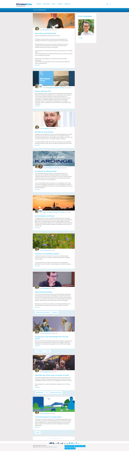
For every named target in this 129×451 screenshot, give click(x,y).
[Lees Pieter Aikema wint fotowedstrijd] (54, 20)
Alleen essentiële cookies (70, 448)
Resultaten (46, 4)
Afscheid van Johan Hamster (44, 132)
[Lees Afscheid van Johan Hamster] (54, 119)
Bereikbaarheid (39, 392)
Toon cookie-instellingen (80, 446)
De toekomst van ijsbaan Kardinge (46, 171)
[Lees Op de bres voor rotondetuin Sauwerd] (54, 240)
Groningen (54, 312)
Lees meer (55, 446)
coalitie (37, 432)
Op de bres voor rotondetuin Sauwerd (47, 254)
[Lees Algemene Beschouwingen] (54, 279)
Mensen (39, 4)
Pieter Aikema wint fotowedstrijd (45, 33)
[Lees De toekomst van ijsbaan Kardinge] (54, 158)
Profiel (81, 38)
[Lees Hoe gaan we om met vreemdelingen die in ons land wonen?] (54, 323)
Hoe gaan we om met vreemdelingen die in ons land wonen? (51, 337)
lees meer (37, 65)
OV (47, 392)
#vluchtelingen (39, 350)
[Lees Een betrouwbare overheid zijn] (54, 202)
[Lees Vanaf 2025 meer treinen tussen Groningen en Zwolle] (54, 362)
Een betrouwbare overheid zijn (44, 216)
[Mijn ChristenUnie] (107, 4)
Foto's (54, 4)
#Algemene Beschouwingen (43, 312)
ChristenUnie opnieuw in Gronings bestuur (48, 417)
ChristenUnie (20, 4)
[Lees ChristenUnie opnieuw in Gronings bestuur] (54, 404)
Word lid (67, 4)
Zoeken (110, 4)
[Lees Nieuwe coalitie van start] (54, 78)
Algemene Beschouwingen (43, 292)
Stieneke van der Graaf (55, 392)
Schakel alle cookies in (69, 446)
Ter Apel (48, 350)
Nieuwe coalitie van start (43, 91)
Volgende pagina (59, 439)
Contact (60, 4)
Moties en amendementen (39, 10)
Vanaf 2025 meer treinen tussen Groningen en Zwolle (52, 375)
